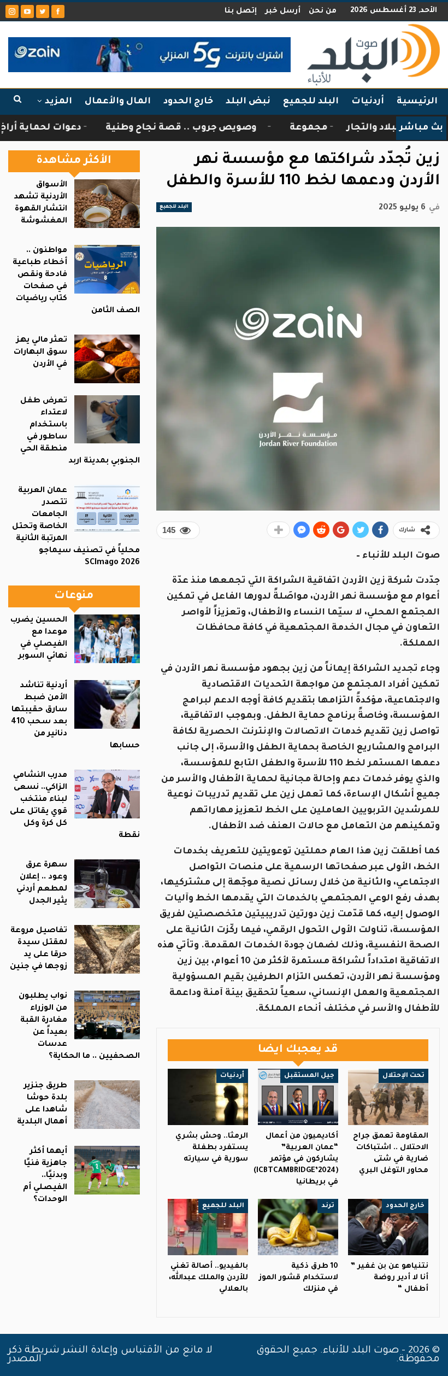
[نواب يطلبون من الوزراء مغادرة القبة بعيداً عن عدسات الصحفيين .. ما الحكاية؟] (107, 1015)
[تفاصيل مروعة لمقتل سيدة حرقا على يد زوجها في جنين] (107, 949)
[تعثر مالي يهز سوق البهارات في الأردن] (107, 359)
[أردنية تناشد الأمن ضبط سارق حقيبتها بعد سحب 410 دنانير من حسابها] (107, 704)
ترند (327, 1206)
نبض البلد (248, 102)
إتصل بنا (241, 11)
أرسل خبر (282, 11)
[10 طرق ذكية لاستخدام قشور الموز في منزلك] (298, 1227)
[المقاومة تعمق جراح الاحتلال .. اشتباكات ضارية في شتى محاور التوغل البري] (388, 1097)
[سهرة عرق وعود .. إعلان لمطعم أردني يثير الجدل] (107, 883)
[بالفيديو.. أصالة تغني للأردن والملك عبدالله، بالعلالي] (208, 1227)
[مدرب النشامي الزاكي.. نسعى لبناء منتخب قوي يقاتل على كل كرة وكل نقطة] (107, 794)
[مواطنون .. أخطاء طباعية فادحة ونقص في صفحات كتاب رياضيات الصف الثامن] (107, 269)
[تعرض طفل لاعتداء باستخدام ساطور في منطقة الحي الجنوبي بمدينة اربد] (107, 419)
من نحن (323, 11)
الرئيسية (417, 102)
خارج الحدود (188, 102)
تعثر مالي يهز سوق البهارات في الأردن (40, 352)
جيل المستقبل (309, 1076)
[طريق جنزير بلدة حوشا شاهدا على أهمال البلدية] (107, 1104)
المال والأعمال (118, 102)
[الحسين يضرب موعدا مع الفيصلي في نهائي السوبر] (107, 638)
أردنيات (367, 102)
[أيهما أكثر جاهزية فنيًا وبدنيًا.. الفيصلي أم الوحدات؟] (107, 1170)
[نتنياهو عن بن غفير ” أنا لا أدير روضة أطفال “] (388, 1227)
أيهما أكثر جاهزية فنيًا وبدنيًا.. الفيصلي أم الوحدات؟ (45, 1175)
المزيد (58, 102)
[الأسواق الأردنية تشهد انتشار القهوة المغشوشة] (107, 203)
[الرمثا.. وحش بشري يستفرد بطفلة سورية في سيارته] (208, 1097)
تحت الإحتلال (403, 1076)
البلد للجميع (311, 102)
